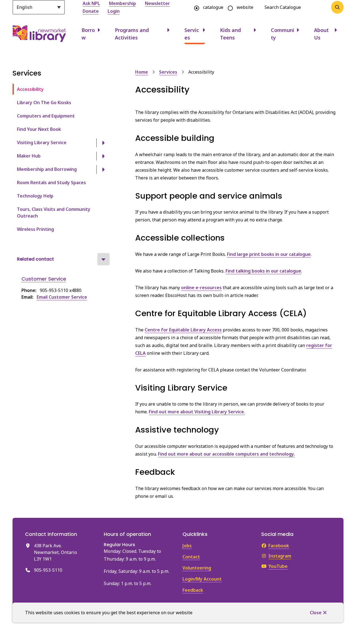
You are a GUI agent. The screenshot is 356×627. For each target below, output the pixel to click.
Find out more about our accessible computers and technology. (226, 454)
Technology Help (35, 196)
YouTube (278, 566)
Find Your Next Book (39, 129)
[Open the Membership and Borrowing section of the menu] (103, 169)
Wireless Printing (35, 229)
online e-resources (201, 287)
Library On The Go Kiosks (44, 102)
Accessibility (30, 89)
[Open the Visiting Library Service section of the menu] (103, 143)
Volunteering (196, 568)
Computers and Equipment (46, 116)
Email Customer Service (62, 297)
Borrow (88, 34)
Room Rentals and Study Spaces (51, 182)
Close (316, 612)
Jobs (187, 546)
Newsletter (157, 3)
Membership (122, 3)
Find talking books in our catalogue (263, 271)
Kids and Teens (230, 34)
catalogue (213, 7)
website (245, 7)
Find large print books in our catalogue (269, 254)
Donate (91, 11)
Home (141, 72)
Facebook (278, 546)
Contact (191, 557)
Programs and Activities (132, 34)
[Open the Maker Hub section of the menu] (103, 156)
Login (114, 11)
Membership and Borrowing (47, 169)
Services (191, 34)
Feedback (192, 590)
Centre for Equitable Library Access (183, 330)
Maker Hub (29, 156)
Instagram (279, 556)
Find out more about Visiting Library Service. (197, 412)
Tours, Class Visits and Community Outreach (53, 212)
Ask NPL (91, 3)
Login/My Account (202, 579)
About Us (321, 34)
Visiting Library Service (41, 142)
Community (282, 34)
